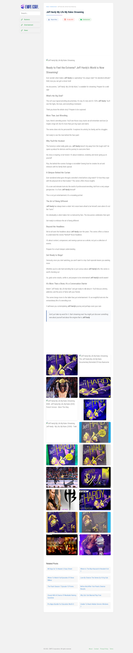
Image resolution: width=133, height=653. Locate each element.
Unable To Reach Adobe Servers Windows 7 (94, 605)
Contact (96, 649)
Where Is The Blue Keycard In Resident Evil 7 (94, 570)
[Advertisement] (78, 38)
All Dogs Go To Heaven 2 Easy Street (60, 569)
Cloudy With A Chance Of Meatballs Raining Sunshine (62, 596)
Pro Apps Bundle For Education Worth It (61, 604)
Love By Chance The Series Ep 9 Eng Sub (94, 578)
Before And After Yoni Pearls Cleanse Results (92, 587)
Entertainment (86, 19)
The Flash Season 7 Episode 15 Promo (61, 586)
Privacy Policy (104, 649)
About (90, 649)
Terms (111, 649)
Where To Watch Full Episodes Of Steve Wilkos (61, 579)
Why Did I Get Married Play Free (90, 595)
